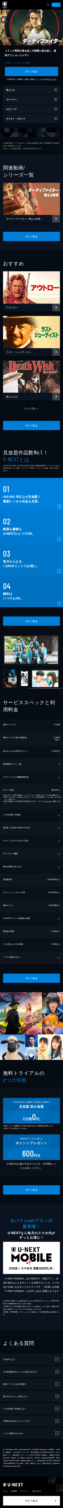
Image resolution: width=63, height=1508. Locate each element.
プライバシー (24, 1491)
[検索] (48, 4)
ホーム (5, 1491)
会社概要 (14, 1491)
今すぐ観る (31, 71)
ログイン (56, 5)
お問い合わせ (36, 1491)
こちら (53, 79)
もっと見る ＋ (31, 408)
